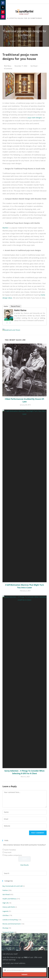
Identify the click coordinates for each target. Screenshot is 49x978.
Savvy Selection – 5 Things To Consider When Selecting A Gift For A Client (24, 772)
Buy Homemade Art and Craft (13, 886)
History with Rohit (9, 907)
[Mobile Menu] (24, 2)
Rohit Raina (7, 66)
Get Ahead (34, 66)
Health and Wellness (9, 899)
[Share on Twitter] (3, 7)
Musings (5, 928)
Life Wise (5, 915)
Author (6, 306)
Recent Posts (15, 306)
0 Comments (8, 69)
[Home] (7, 41)
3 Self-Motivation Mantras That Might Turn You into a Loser (24, 586)
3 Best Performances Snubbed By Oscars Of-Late (24, 400)
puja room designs (34, 117)
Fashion (5, 890)
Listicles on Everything (10, 920)
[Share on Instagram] (3, 16)
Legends (5, 911)
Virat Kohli (7, 852)
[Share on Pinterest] (3, 12)
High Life (5, 903)
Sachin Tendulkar (10, 850)
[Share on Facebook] (3, 3)
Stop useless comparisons (13, 855)
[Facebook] (7, 322)
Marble (5, 228)
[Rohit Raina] (8, 315)
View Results (24, 865)
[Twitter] (10, 322)
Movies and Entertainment (12, 924)
